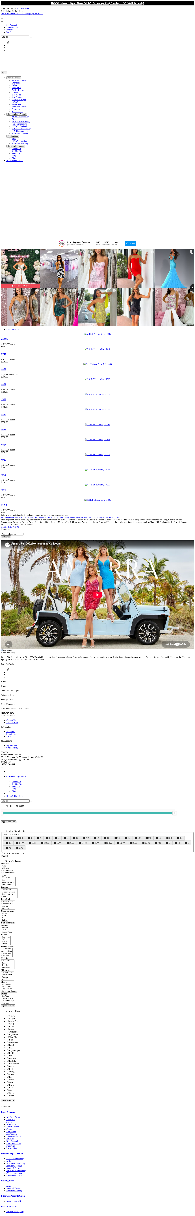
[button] (13, 77)
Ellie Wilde (11, 1131)
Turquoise (13, 1032)
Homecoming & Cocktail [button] (12, 1153)
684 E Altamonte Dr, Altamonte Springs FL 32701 (22, 13)
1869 (3, 384)
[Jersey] (5, 944)
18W (46, 843)
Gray (11, 1090)
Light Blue (13, 1034)
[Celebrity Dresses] (9, 892)
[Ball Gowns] (8, 878)
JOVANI (10, 1139)
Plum (11, 1066)
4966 (3, 475)
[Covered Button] (8, 901)
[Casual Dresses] (11, 870)
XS (159, 843)
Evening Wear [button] (7, 1181)
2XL (21, 847)
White (11, 1095)
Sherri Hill (10, 1119)
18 (118, 838)
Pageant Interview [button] (9, 1206)
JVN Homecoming (14, 1173)
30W (122, 843)
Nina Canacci (12, 1141)
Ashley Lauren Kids (14, 1201)
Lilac (11, 1048)
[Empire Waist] (7, 975)
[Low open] (8, 908)
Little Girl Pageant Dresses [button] (13, 1196)
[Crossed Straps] (8, 904)
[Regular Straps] (8, 998)
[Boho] (8, 880)
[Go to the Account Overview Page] (2, 21)
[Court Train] (6, 956)
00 (21, 838)
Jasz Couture (11, 1134)
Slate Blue (13, 1037)
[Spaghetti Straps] (8, 1001)
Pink (11, 1056)
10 (77, 838)
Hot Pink (13, 1058)
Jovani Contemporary (15, 1211)
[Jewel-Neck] (7, 967)
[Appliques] (7, 925)
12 (87, 838)
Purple (12, 1045)
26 (160, 838)
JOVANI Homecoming (16, 1170)
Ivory (11, 1077)
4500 (3, 399)
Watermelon (14, 1064)
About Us (10, 731)
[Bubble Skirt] (9, 890)
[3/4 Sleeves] (9, 987)
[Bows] (7, 930)
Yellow (12, 1016)
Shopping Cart (12, 27)
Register (9, 30)
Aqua (11, 1029)
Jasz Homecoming (14, 1166)
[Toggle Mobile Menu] (2, 767)
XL (9, 847)
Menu (4, 73)
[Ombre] (4, 920)
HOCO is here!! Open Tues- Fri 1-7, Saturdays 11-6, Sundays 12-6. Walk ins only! (97, 3)
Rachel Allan (11, 1148)
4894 (3, 444)
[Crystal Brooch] (7, 932)
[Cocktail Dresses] (11, 873)
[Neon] (4, 918)
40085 (4, 339)
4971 (3, 490)
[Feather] (5, 941)
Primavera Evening (14, 1191)
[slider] (174, 813)
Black (11, 1087)
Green (11, 1024)
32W (134, 843)
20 (129, 838)
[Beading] (7, 927)
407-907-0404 (23, 9)
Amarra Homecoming (15, 1163)
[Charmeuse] (5, 937)
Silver (11, 1093)
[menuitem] (100, 25)
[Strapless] (8, 1003)
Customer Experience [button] (16, 776)
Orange (12, 1072)
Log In (9, 32)
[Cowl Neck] (7, 961)
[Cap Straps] (8, 996)
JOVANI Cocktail (13, 1168)
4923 (3, 459)
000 (10, 838)
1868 (3, 369)
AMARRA (11, 1124)
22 (139, 838)
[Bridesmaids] (11, 868)
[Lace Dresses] (8, 885)
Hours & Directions (14, 796)
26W (97, 843)
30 (180, 838)
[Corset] (9, 896)
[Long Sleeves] (9, 989)
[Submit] (31, 37)
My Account (11, 25)
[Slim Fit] (7, 979)
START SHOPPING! (10, 527)
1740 (3, 354)
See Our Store (12, 722)
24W (84, 843)
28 (170, 838)
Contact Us (11, 720)
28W (109, 843)
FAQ (8, 736)
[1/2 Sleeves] (9, 984)
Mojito (12, 1018)
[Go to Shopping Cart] (2, 18)
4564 (3, 414)
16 (108, 838)
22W (71, 843)
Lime (11, 1026)
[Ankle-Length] (6, 949)
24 (149, 838)
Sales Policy (11, 734)
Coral (11, 1074)
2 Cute (9, 1122)
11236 (4, 505)
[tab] (100, 776)
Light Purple (14, 1050)
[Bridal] (11, 866)
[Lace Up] (8, 906)
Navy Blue (13, 1042)
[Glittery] (4, 913)
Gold (11, 1082)
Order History (12, 748)
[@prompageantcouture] (61, 243)
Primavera (10, 1146)
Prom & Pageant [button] (8, 1112)
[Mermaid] (7, 977)
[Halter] (7, 963)
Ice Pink (12, 1053)
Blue (11, 1040)
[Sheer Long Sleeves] (9, 991)
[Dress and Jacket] (8, 882)
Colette (9, 1129)
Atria (8, 1161)
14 (97, 838)
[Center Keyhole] (9, 894)
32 (9, 843)
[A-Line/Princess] (7, 972)
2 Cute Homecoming (15, 1158)
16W (33, 843)
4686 (3, 429)
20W (59, 843)
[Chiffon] (5, 939)
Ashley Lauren (12, 1127)
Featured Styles (12, 329)
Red (11, 1069)
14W (21, 843)
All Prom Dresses (13, 1117)
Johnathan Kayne (13, 1136)
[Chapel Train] (6, 953)
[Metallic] (4, 916)
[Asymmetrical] (6, 951)
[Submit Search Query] (31, 801)
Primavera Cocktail (14, 1175)
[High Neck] (7, 965)
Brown (12, 1085)
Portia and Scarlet (13, 1143)
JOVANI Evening (13, 1188)
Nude (11, 1080)
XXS (147, 843)
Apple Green (14, 1021)
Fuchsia (12, 1061)
